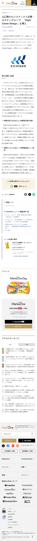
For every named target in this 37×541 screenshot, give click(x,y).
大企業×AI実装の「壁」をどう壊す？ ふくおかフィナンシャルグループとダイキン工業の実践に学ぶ (19, 359)
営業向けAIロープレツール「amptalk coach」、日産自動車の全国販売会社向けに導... (18, 226)
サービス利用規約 (12, 522)
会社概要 (10, 519)
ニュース (5, 467)
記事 (22, 467)
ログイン (19, 326)
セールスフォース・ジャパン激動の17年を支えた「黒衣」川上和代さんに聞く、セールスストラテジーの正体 (19, 380)
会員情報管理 (11, 514)
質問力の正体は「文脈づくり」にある (16, 386)
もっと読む (7, 230)
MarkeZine (5, 459)
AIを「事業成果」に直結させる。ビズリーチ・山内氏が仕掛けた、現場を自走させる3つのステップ (20, 405)
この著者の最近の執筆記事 (20, 256)
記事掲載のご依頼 (27, 451)
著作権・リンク (12, 511)
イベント (24, 475)
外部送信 (10, 527)
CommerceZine (26, 459)
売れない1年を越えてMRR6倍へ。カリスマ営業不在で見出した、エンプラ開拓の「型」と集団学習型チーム (20, 372)
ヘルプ (9, 509)
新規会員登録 (19, 322)
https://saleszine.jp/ (18, 249)
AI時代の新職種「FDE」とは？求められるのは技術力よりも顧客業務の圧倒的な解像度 (19, 411)
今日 (10, 344)
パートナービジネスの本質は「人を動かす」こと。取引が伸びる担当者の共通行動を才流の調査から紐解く (19, 398)
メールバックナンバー (19, 317)
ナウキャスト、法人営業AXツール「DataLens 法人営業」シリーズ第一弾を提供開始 (19, 220)
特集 (3, 475)
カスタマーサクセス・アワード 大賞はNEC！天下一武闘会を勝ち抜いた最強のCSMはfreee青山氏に (20, 365)
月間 (27, 344)
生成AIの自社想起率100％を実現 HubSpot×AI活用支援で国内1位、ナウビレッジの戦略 (19, 391)
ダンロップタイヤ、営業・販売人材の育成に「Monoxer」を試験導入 (18, 216)
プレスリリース (10, 205)
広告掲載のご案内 (9, 451)
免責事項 (10, 517)
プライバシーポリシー (13, 524)
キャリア (4, 30)
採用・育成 (11, 30)
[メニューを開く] (3, 3)
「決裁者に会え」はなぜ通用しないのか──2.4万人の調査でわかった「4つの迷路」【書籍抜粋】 (19, 350)
